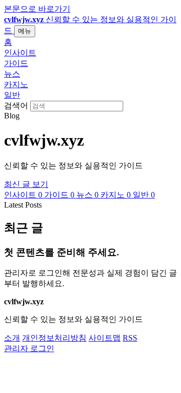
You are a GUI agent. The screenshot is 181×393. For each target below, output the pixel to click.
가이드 (16, 63)
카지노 (16, 84)
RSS (130, 338)
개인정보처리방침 (54, 338)
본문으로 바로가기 (37, 9)
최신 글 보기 (26, 184)
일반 (12, 95)
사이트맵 (104, 338)
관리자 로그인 (29, 348)
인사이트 (20, 52)
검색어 (16, 105)
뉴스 (12, 74)
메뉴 (24, 31)
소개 (12, 338)
